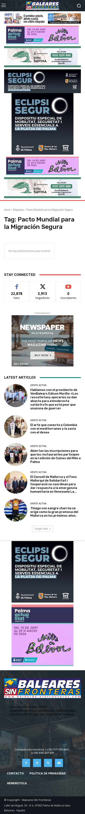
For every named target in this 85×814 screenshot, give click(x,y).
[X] (48, 763)
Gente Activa (38, 385)
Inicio (7, 209)
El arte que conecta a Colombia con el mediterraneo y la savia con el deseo (53, 428)
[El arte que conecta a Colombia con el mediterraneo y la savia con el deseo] (15, 426)
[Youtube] (59, 763)
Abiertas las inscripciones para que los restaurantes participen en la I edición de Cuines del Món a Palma (55, 456)
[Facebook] (26, 763)
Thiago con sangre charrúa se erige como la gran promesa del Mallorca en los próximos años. (54, 511)
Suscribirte (68, 284)
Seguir (42, 284)
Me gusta (17, 284)
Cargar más (41, 528)
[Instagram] (37, 763)
